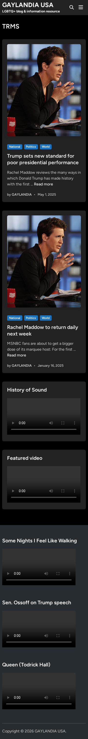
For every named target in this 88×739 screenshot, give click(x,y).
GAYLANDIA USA (28, 5)
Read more (43, 184)
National (14, 146)
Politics (31, 146)
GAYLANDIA (22, 194)
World (46, 146)
